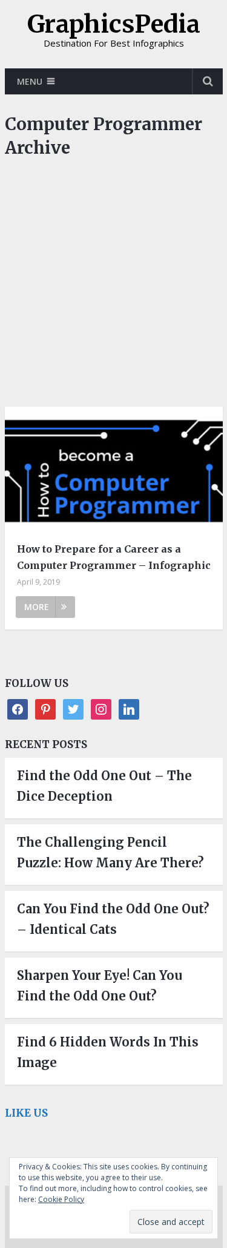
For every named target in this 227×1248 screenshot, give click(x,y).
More (36, 607)
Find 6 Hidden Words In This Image (108, 1052)
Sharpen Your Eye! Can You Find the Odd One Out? (99, 985)
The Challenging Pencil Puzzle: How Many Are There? (110, 852)
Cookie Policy (61, 1199)
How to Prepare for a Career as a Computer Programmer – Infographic (114, 557)
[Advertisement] (113, 288)
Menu (29, 81)
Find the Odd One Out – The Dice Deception (104, 786)
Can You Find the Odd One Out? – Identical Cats (113, 919)
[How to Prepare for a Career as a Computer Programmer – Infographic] (114, 470)
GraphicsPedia (113, 24)
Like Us (26, 1113)
